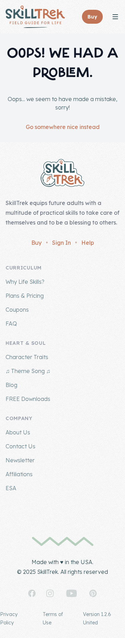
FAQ (11, 323)
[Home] (35, 17)
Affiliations (19, 474)
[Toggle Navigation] (115, 16)
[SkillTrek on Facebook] (32, 593)
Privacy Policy (9, 618)
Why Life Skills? (25, 281)
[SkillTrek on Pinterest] (93, 593)
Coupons (17, 309)
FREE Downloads (28, 398)
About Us (18, 432)
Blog (11, 384)
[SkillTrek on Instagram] (50, 593)
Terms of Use (53, 618)
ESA (11, 488)
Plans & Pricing (25, 295)
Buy (36, 242)
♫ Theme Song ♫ (28, 370)
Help (87, 242)
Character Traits (27, 357)
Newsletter (20, 460)
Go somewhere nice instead (63, 126)
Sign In (61, 242)
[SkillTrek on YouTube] (71, 593)
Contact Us (20, 446)
